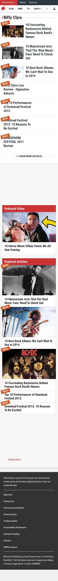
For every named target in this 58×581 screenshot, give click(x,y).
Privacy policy (10, 514)
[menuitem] (9, 2)
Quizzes (33, 2)
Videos (22, 2)
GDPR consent (10, 547)
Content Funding (11, 534)
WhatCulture (14, 459)
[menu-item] (11, 8)
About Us (8, 494)
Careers (7, 540)
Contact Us (9, 501)
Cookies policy (10, 521)
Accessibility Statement (15, 527)
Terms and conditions (14, 508)
